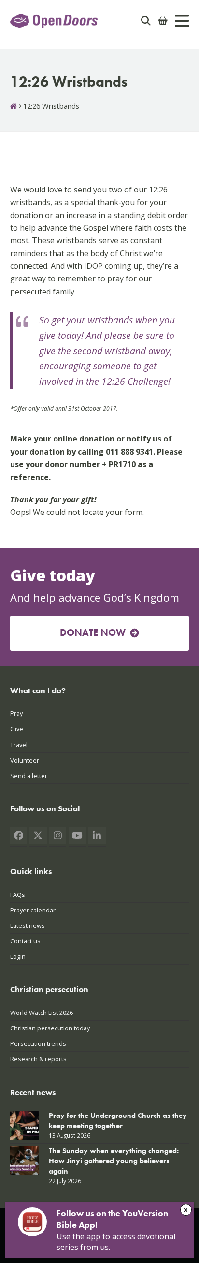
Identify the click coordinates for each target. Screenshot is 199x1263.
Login (18, 956)
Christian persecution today (50, 1028)
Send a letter (28, 775)
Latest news (27, 925)
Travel (19, 744)
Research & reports (38, 1059)
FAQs (17, 894)
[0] (163, 21)
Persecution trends (38, 1043)
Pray (16, 713)
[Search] (146, 21)
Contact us (25, 941)
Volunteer (24, 760)
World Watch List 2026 (41, 1012)
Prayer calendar (33, 910)
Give (16, 728)
